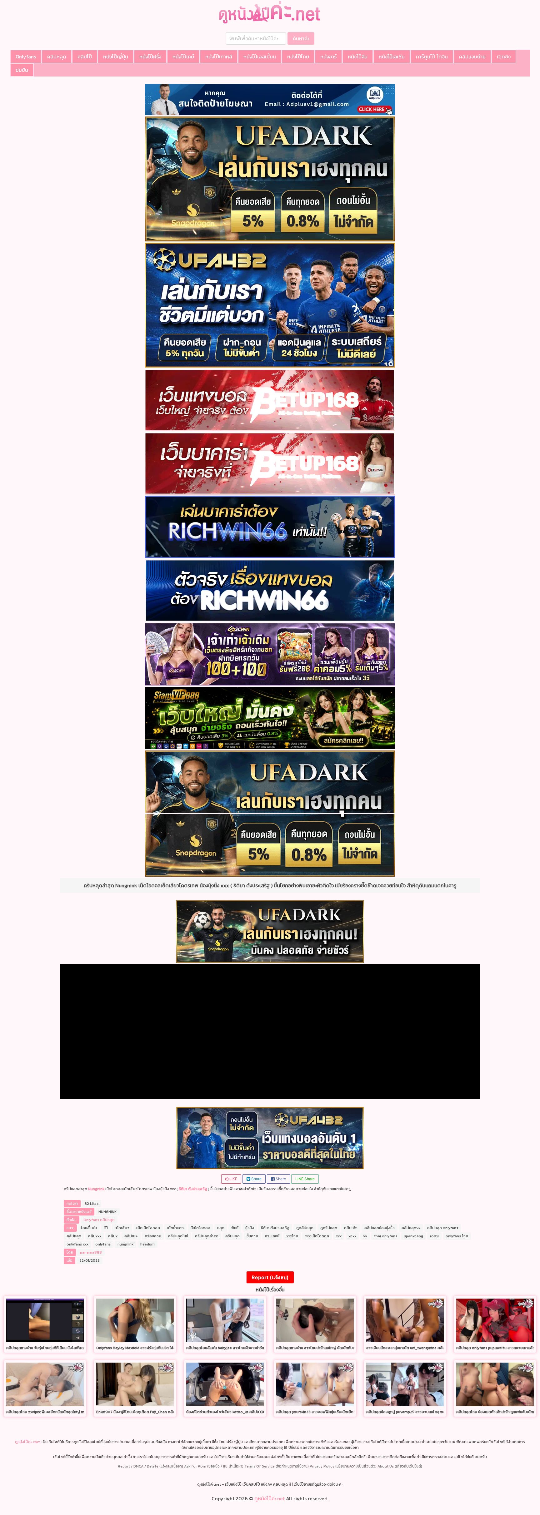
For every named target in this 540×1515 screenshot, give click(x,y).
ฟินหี (234, 1228)
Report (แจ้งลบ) (270, 1277)
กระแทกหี (272, 1236)
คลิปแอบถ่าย (472, 56)
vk (365, 1236)
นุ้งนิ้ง (249, 1228)
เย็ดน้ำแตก (175, 1228)
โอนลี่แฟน (89, 1228)
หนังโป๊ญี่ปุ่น (115, 56)
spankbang (413, 1236)
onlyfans (103, 1244)
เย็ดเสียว (122, 1228)
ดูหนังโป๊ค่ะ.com (28, 1442)
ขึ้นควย (252, 1236)
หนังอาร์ (328, 56)
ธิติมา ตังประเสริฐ (193, 1189)
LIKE (232, 1178)
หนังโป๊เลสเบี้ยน (259, 56)
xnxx (352, 1236)
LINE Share (305, 1178)
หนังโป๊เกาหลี (218, 56)
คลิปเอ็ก (351, 1228)
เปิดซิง (504, 56)
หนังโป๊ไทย (298, 56)
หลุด (220, 1228)
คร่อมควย (153, 1236)
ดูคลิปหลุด (304, 1228)
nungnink (125, 1244)
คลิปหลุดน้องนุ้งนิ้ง (379, 1228)
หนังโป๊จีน (358, 56)
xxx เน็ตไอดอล (317, 1236)
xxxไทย (292, 1236)
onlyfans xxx (77, 1244)
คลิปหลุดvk (411, 1228)
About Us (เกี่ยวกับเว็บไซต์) (400, 1466)
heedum (147, 1244)
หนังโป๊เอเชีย (392, 56)
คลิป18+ (131, 1236)
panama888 (91, 1252)
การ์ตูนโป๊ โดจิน (432, 56)
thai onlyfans (385, 1236)
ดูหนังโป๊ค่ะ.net (269, 1498)
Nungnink (96, 1189)
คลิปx (113, 1236)
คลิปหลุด (56, 56)
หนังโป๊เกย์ (183, 56)
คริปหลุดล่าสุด (206, 1236)
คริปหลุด (232, 1236)
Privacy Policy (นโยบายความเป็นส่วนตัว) (343, 1466)
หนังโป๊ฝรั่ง (150, 56)
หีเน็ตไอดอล (200, 1228)
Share (256, 1178)
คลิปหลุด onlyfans (442, 1228)
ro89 (434, 1236)
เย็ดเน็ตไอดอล (148, 1228)
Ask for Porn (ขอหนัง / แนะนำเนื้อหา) (213, 1466)
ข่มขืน (22, 70)
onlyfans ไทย (457, 1236)
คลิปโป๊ (85, 56)
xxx (339, 1236)
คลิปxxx (94, 1236)
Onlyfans (26, 56)
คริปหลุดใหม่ (178, 1236)
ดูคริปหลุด (328, 1228)
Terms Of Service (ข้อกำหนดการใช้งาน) (276, 1466)
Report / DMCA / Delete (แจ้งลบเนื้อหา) (150, 1466)
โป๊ (106, 1228)
